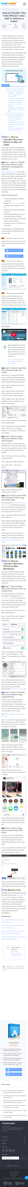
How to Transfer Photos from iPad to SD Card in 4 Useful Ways (15, 1116)
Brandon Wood (4, 26)
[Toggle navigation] (24, 4)
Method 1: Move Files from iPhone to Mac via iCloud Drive (15, 119)
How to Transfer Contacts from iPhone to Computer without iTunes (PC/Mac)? (13, 1091)
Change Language (14, 1165)
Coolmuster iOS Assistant (9, 172)
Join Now (22, 1158)
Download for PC (15, 1069)
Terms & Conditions (14, 1171)
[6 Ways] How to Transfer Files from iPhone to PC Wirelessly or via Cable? (14, 1106)
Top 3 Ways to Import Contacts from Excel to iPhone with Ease (14, 1096)
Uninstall (14, 1176)
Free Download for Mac (15, 250)
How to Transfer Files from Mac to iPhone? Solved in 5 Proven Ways (15, 361)
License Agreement (14, 1175)
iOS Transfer (15, 26)
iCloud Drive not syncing (17, 689)
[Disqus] (14, 996)
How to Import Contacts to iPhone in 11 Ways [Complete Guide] (15, 1111)
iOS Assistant (13, 1043)
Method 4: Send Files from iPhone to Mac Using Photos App (16, 109)
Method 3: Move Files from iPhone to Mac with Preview (15, 104)
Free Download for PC (15, 256)
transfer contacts (16, 203)
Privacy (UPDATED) (14, 1173)
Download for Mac (15, 1074)
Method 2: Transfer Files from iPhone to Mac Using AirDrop (16, 124)
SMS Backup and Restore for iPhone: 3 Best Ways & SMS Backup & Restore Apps (14, 1101)
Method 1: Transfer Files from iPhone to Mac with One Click (16, 94)
